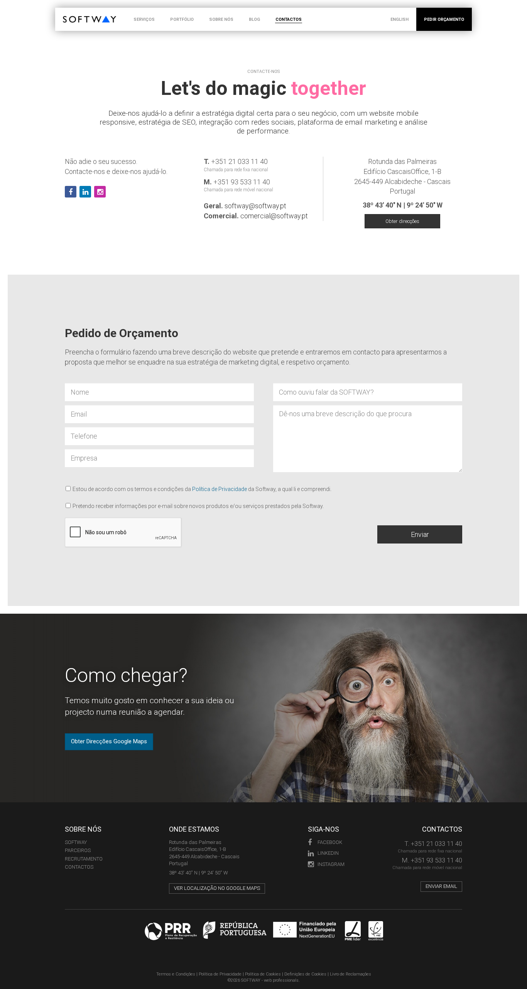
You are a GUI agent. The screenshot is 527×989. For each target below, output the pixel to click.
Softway (76, 842)
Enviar (420, 534)
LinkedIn (328, 853)
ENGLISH (399, 19)
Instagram (331, 864)
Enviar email (441, 886)
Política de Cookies (263, 974)
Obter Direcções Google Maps (109, 741)
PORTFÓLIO (182, 19)
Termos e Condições (175, 974)
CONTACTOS (288, 19)
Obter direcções (402, 221)
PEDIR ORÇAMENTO (444, 19)
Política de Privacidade (219, 489)
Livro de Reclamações (350, 974)
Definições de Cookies (305, 974)
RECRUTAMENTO (84, 859)
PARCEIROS (78, 850)
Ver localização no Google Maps (217, 888)
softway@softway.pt (255, 206)
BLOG (254, 19)
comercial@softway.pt (274, 216)
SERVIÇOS (144, 19)
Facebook (330, 842)
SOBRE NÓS (221, 19)
